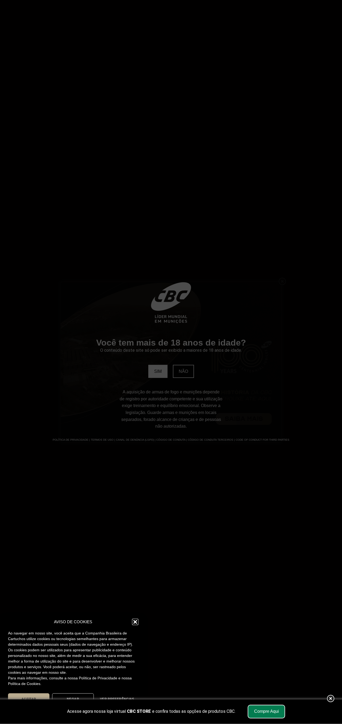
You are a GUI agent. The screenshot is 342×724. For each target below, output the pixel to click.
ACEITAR (28, 699)
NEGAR (73, 699)
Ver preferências (117, 699)
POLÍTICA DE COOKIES (46, 711)
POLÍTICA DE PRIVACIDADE (93, 711)
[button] (135, 622)
